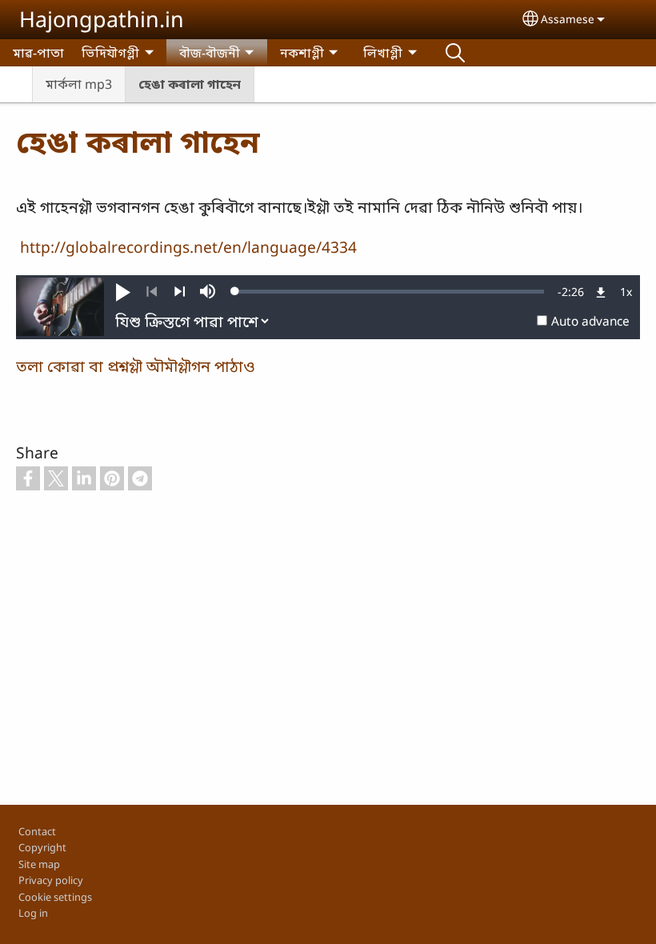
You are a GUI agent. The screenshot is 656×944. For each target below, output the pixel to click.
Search (455, 52)
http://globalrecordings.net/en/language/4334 (188, 247)
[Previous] (152, 292)
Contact (37, 831)
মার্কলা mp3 (79, 84)
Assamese (567, 18)
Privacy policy (50, 880)
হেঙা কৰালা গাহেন (189, 84)
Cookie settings (55, 897)
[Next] (180, 292)
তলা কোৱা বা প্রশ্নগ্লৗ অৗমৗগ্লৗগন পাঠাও (135, 366)
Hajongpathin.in (101, 19)
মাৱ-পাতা (38, 53)
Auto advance (590, 321)
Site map (39, 864)
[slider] (389, 291)
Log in (33, 913)
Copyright (42, 847)
